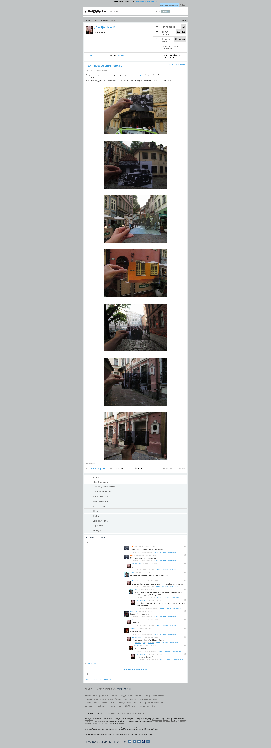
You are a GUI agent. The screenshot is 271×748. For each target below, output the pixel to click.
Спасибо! (117, 468)
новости (87, 20)
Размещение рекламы (136, 713)
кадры (140, 75)
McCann (97, 516)
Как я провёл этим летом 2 (104, 65)
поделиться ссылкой (175, 468)
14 (138, 610)
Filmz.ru (89, 689)
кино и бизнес (115, 699)
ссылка (156, 552)
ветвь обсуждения (146, 552)
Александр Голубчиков (104, 487)
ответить (136, 552)
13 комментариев (96, 468)
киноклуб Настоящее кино (129, 703)
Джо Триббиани (104, 27)
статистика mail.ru (147, 706)
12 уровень (91, 55)
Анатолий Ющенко (102, 491)
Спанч (132, 572)
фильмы (104, 20)
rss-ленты (111, 706)
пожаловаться (172, 552)
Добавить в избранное (176, 65)
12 (146, 653)
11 (133, 546)
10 (140, 645)
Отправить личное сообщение (171, 47)
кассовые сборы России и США (99, 703)
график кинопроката (147, 699)
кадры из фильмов (155, 696)
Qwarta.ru (122, 723)
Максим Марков (100, 501)
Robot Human (134, 611)
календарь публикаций (95, 699)
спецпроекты (130, 699)
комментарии (168, 27)
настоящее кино (105, 689)
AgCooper (98, 526)
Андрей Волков (159, 721)
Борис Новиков (100, 496)
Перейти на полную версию (146, 1)
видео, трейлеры (136, 696)
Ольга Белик (99, 506)
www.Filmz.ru (89, 720)
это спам (163, 552)
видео (96, 20)
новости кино (91, 696)
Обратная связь (121, 713)
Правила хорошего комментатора (99, 680)
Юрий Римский (171, 721)
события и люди (118, 696)
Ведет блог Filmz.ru (167, 40)
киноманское (90, 463)
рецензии (103, 696)
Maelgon (97, 530)
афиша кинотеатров (153, 703)
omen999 (132, 628)
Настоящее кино (109, 713)
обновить (92, 664)
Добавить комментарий (136, 669)
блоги (112, 20)
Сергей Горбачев (99, 721)
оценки (165, 34)
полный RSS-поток (127, 706)
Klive (95, 511)
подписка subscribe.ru (95, 706)
